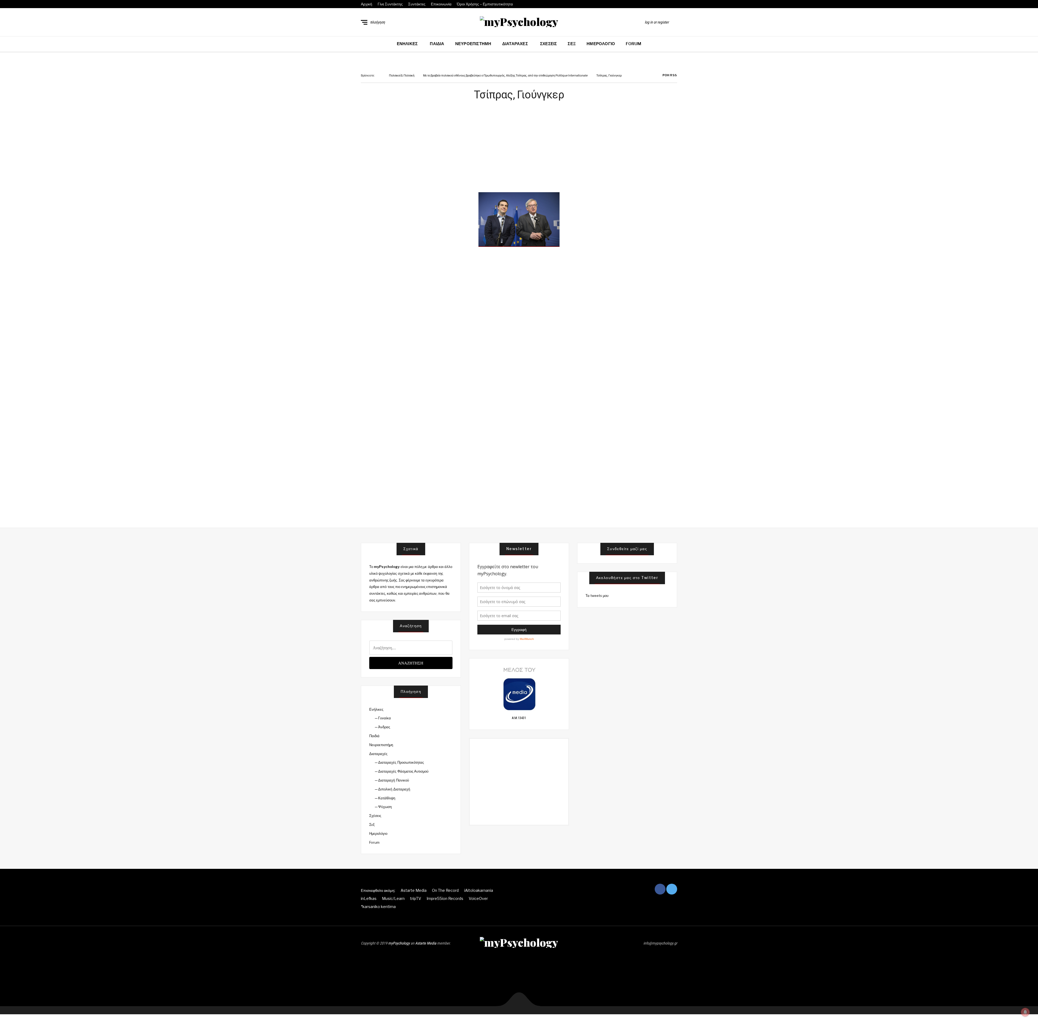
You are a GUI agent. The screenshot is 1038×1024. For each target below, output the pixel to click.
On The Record (445, 890)
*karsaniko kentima (378, 906)
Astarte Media (414, 890)
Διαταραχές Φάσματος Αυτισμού (403, 771)
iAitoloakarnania (478, 890)
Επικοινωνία (441, 4)
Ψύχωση (385, 806)
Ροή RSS (669, 75)
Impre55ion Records (445, 898)
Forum (633, 43)
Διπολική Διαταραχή (394, 789)
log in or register (657, 22)
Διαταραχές (515, 43)
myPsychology (399, 943)
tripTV (415, 898)
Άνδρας (384, 727)
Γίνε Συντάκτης (390, 4)
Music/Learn (393, 898)
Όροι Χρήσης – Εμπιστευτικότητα (485, 4)
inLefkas (369, 898)
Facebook (669, 4)
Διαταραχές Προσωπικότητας (401, 762)
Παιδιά (437, 43)
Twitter (675, 4)
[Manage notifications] (1025, 1012)
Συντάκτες (416, 4)
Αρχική (366, 4)
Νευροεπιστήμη (473, 43)
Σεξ (572, 43)
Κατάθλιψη (386, 798)
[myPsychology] (519, 21)
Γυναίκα (384, 718)
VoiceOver (478, 898)
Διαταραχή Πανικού (393, 780)
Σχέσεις (548, 43)
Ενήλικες (407, 43)
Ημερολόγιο (601, 43)
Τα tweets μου (597, 595)
